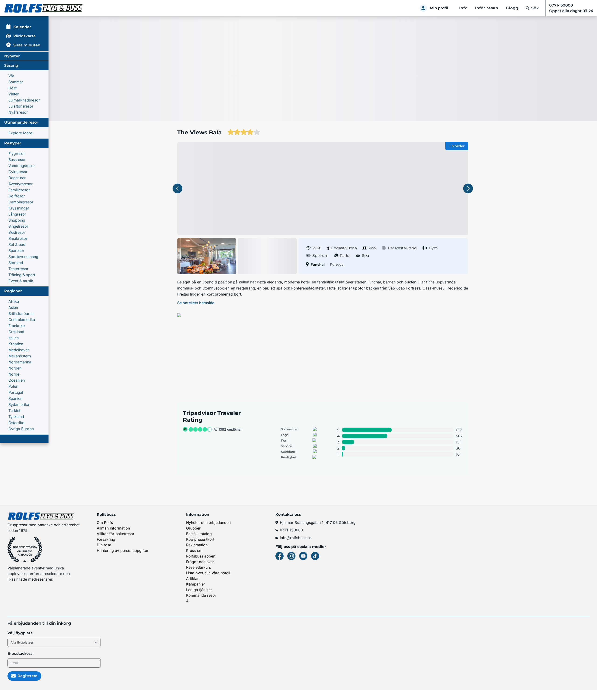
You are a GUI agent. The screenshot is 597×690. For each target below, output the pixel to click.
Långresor (17, 214)
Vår (11, 75)
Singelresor (18, 226)
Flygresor (16, 153)
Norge (13, 374)
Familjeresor (19, 190)
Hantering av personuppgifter (122, 550)
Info (463, 8)
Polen (13, 386)
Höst (12, 88)
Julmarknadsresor (24, 100)
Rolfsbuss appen (200, 556)
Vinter (13, 94)
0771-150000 (291, 530)
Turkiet (14, 410)
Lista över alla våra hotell (208, 573)
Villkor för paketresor (115, 533)
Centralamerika (21, 319)
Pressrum (194, 550)
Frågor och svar (200, 561)
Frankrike (16, 325)
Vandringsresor (21, 165)
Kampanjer (195, 584)
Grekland (16, 331)
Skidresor (16, 232)
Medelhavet (18, 350)
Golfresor (16, 196)
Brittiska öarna (21, 313)
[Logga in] (423, 8)
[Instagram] (291, 556)
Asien (13, 307)
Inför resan (486, 8)
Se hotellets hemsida (195, 302)
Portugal (15, 392)
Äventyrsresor (20, 183)
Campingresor (20, 202)
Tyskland (16, 416)
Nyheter (12, 56)
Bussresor (17, 159)
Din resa (104, 545)
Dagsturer (17, 177)
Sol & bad (16, 244)
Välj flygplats (19, 633)
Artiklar (192, 578)
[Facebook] (279, 556)
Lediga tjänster (199, 589)
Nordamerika (19, 362)
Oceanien (16, 380)
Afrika (13, 301)
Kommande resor (201, 595)
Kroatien (15, 344)
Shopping (16, 220)
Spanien (15, 398)
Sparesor (16, 250)
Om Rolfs (105, 522)
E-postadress (19, 653)
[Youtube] (303, 556)
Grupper (193, 528)
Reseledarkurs (198, 567)
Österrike (16, 422)
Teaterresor (18, 268)
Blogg (512, 8)
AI (188, 601)
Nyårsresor (18, 112)
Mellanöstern (19, 356)
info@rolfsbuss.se (295, 537)
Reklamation (197, 545)
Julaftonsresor (20, 106)
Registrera (27, 676)
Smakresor (17, 238)
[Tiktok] (315, 556)
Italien (13, 337)
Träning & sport (21, 274)
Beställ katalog (199, 533)
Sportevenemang (23, 256)
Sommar (15, 82)
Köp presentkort (200, 539)
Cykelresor (18, 171)
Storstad (15, 262)
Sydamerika (18, 404)
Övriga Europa (21, 428)
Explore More (20, 133)
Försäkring (106, 539)
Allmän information (113, 528)
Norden (14, 368)
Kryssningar (18, 208)
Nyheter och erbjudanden (208, 522)
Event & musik (20, 281)
